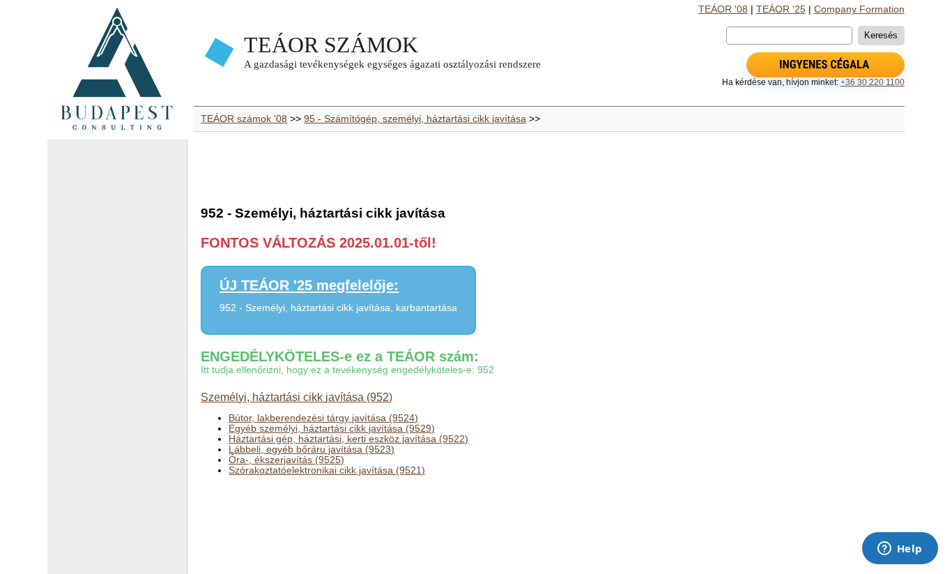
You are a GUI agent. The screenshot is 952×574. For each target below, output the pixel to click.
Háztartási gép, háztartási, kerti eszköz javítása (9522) (348, 439)
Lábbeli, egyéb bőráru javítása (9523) (311, 449)
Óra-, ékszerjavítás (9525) (286, 460)
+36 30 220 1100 (872, 82)
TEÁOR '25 (781, 9)
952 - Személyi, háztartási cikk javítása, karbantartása (338, 308)
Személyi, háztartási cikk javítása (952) (296, 397)
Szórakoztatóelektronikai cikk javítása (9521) (327, 470)
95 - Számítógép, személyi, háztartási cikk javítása (415, 119)
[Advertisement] (117, 362)
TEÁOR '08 (723, 9)
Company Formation (859, 9)
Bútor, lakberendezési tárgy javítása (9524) (323, 418)
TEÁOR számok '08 (244, 119)
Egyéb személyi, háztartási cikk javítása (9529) (332, 428)
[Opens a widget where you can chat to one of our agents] (899, 549)
